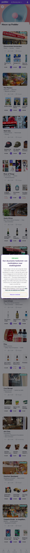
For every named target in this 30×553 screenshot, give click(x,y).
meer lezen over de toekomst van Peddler (16, 289)
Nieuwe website (15, 295)
